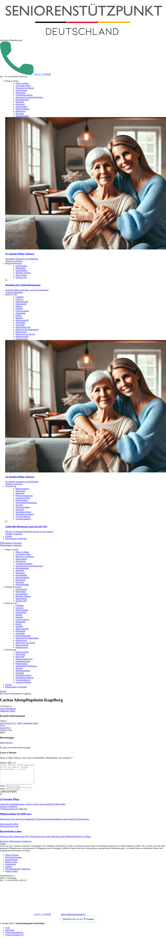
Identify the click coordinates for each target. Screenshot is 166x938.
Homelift (19, 318)
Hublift (18, 315)
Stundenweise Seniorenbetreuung (29, 97)
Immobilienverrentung (25, 514)
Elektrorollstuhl (22, 302)
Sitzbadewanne (22, 339)
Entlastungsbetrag (23, 498)
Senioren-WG (21, 277)
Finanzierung (10, 864)
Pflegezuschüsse (22, 489)
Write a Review (6, 743)
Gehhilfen (20, 297)
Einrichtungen (21, 266)
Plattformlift (20, 322)
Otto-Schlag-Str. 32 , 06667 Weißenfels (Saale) (19, 723)
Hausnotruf (20, 104)
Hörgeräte (20, 113)
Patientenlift (20, 313)
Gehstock (19, 299)
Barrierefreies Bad (23, 327)
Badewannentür (22, 336)
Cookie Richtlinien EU (14, 935)
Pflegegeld (20, 493)
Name (3, 786)
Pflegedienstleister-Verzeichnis (17, 869)
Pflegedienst (21, 93)
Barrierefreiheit (11, 860)
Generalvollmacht (23, 516)
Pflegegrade (20, 491)
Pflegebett (20, 102)
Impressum (9, 930)
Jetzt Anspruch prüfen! (9, 824)
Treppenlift (20, 325)
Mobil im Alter (11, 862)
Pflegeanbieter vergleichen (16, 538)
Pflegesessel (20, 111)
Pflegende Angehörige (25, 88)
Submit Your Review (8, 791)
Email (3, 789)
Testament (20, 509)
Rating (3, 763)
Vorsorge (19, 505)
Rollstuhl (19, 308)
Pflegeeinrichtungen (13, 857)
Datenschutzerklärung (14, 932)
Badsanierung (21, 332)
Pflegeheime (21, 268)
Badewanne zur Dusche (25, 334)
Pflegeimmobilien (23, 507)
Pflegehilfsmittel (22, 99)
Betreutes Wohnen (23, 273)
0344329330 (5, 728)
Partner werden (11, 871)
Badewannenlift (22, 320)
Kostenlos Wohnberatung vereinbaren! (16, 841)
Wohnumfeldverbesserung (26, 503)
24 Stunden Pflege (23, 86)
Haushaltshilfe (21, 106)
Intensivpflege (21, 90)
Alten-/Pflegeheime (8, 709)
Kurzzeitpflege (22, 270)
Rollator (19, 306)
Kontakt (8, 536)
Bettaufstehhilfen (22, 109)
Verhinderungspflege (24, 95)
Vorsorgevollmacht (23, 519)
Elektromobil (21, 304)
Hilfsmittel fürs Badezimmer (27, 329)
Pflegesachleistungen (24, 496)
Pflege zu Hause (22, 83)
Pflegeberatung (22, 500)
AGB (7, 928)
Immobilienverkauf (23, 512)
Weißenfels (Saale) (7, 711)
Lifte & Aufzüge (22, 311)
